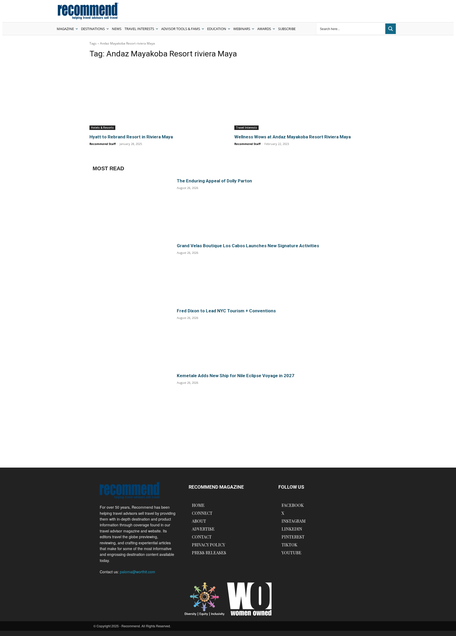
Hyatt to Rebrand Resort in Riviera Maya (131, 136)
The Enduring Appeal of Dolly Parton (214, 180)
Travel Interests (246, 127)
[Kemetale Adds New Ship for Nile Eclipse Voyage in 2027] (131, 402)
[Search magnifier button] (390, 28)
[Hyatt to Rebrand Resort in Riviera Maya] (155, 97)
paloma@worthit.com (137, 571)
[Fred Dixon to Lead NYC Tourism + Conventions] (131, 337)
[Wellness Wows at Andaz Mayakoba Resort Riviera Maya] (300, 97)
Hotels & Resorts (102, 127)
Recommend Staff (102, 144)
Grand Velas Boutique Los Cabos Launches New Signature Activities (248, 245)
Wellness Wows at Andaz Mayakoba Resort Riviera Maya (292, 136)
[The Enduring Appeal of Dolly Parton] (131, 207)
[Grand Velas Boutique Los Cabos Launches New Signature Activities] (131, 272)
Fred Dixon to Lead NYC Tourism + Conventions (226, 310)
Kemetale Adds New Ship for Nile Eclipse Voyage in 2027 (235, 375)
